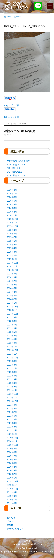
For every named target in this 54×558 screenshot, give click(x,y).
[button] (50, 6)
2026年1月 (12, 215)
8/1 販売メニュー (15, 172)
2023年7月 (12, 325)
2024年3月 (12, 295)
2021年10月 (12, 401)
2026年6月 (12, 197)
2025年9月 (12, 230)
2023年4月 (12, 336)
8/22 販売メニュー (16, 164)
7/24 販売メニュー (16, 175)
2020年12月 (12, 438)
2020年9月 (12, 449)
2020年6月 (12, 459)
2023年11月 (12, 310)
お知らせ (11, 518)
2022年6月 (12, 372)
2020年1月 (12, 478)
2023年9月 (12, 317)
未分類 (10, 525)
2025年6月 (12, 241)
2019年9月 (12, 492)
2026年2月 (12, 212)
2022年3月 (12, 383)
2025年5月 (12, 244)
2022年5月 (12, 376)
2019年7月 (12, 500)
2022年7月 (12, 368)
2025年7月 (12, 237)
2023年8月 (12, 321)
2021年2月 (12, 430)
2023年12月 (12, 306)
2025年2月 (12, 255)
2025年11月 (12, 223)
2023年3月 (12, 339)
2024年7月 (12, 281)
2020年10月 (12, 445)
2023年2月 (12, 343)
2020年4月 (12, 467)
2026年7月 (12, 193)
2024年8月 (12, 277)
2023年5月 (12, 332)
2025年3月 (12, 252)
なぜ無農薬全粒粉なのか (18, 161)
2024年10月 (12, 270)
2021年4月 (12, 423)
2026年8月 (12, 190)
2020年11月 (12, 441)
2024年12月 (12, 263)
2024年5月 (12, 288)
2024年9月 (12, 274)
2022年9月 (12, 361)
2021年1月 (12, 434)
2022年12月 (12, 350)
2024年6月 (12, 285)
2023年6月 (12, 328)
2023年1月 (12, 346)
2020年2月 (12, 474)
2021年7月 (12, 412)
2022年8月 (12, 365)
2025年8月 (12, 234)
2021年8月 (12, 408)
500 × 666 (22, 124)
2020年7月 (12, 456)
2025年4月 (12, 248)
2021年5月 (12, 419)
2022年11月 (12, 354)
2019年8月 (12, 496)
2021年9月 (12, 405)
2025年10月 (12, 226)
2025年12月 (12, 219)
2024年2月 (12, 299)
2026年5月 (12, 201)
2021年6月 (12, 416)
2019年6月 (12, 503)
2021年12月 (12, 394)
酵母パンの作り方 (15, 529)
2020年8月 (12, 452)
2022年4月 (12, 379)
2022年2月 (12, 387)
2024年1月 (12, 303)
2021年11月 (12, 398)
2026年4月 (12, 204)
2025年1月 (12, 259)
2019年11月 (12, 485)
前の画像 (7, 17)
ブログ (10, 521)
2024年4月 (12, 292)
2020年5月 (12, 463)
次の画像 (17, 17)
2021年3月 (12, 427)
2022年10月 (12, 357)
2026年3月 (12, 208)
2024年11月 (12, 266)
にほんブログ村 (11, 105)
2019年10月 (12, 489)
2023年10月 (12, 314)
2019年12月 (12, 481)
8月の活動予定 (14, 168)
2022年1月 (12, 390)
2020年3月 (12, 470)
